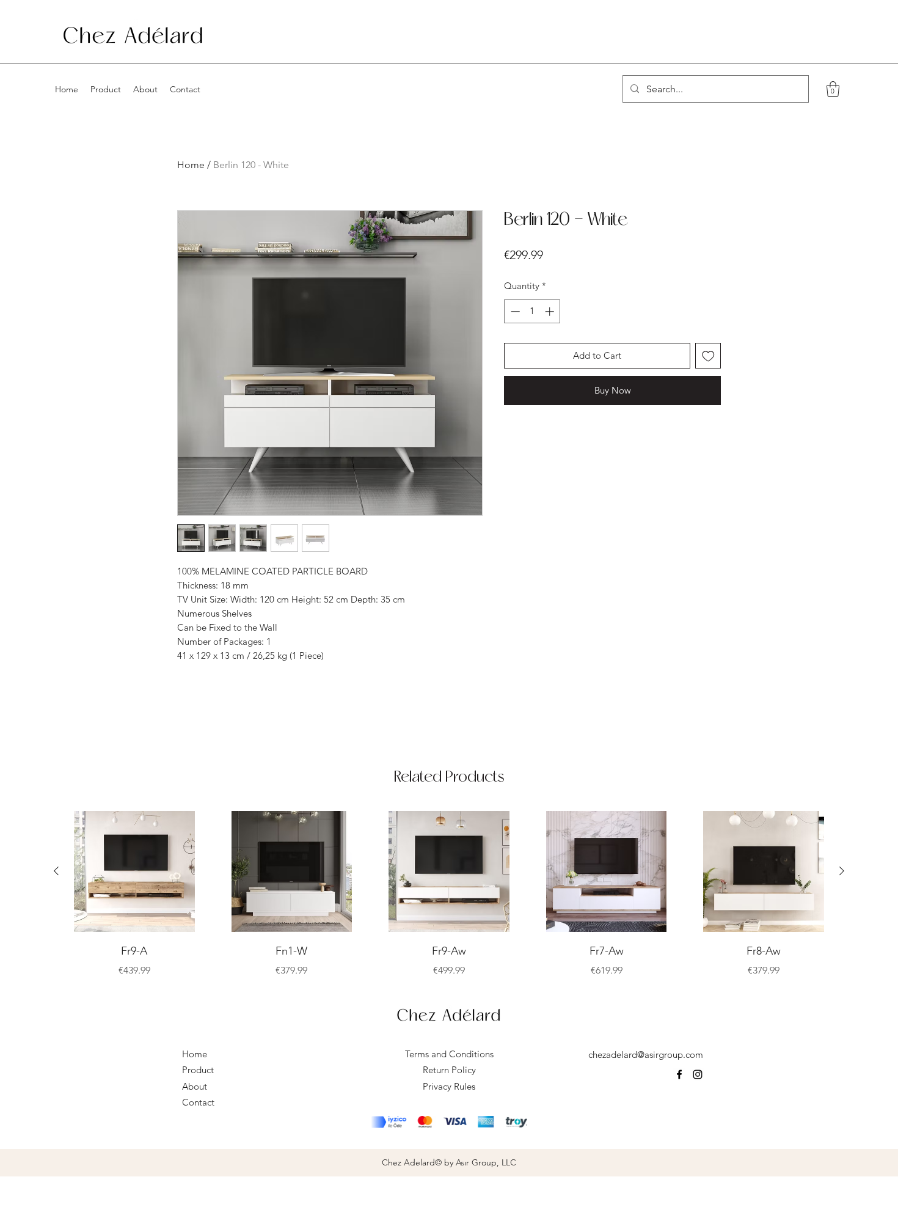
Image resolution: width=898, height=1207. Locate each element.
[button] (833, 89)
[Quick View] (134, 871)
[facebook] (679, 1074)
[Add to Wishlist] (708, 356)
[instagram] (698, 1074)
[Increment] (550, 311)
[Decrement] (514, 311)
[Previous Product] (56, 871)
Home (191, 165)
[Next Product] (841, 871)
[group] (449, 894)
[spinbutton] (532, 311)
